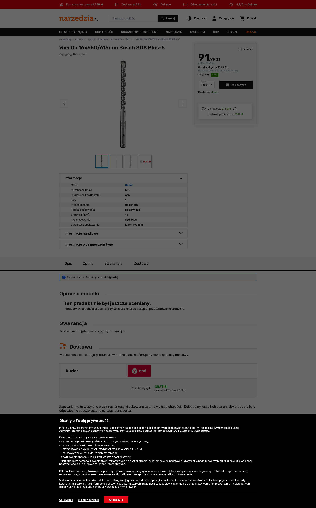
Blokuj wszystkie (88, 499)
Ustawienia (66, 499)
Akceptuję (116, 499)
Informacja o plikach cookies (108, 483)
